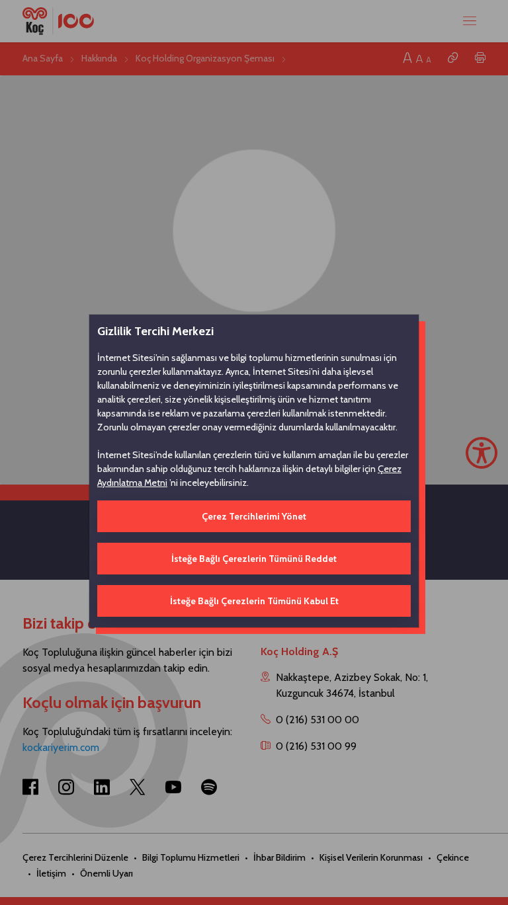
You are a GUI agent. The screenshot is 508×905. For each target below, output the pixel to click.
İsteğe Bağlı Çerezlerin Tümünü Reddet (254, 559)
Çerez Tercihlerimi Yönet (254, 516)
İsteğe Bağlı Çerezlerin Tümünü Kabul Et (254, 601)
